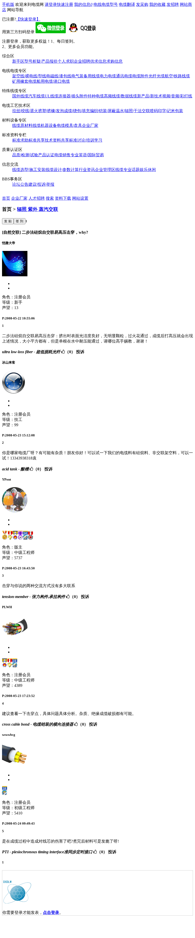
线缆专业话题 (127, 169)
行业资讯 (87, 169)
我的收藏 (157, 4)
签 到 (19, 221)
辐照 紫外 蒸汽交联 (37, 209)
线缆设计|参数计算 (62, 169)
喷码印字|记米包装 (166, 111)
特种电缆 (96, 96)
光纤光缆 (157, 76)
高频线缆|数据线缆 (120, 96)
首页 (6, 198)
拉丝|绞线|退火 (25, 111)
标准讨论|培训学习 (85, 140)
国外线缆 (20, 96)
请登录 (51, 4)
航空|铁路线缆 (177, 76)
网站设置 (80, 198)
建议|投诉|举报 (41, 184)
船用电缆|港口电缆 (53, 81)
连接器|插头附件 (73, 96)
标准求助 (20, 140)
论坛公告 (20, 184)
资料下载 (63, 198)
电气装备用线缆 (85, 76)
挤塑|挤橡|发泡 (51, 111)
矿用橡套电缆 (24, 81)
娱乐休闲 (148, 169)
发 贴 (8, 221)
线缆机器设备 (44, 125)
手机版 (8, 4)
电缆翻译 (127, 4)
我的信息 (83, 4)
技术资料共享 (57, 140)
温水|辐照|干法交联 (133, 111)
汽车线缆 (36, 96)
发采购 (142, 4)
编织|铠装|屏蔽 (103, 111)
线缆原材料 (22, 125)
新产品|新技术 (149, 96)
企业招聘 (82, 61)
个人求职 (66, 61)
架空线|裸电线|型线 (29, 76)
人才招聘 (36, 198)
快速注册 (65, 4)
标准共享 (36, 140)
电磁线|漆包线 (58, 76)
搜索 (50, 198)
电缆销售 (62, 155)
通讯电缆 (124, 76)
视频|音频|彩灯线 (177, 96)
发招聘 (173, 4)
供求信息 (98, 61)
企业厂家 (90, 125)
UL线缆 (51, 96)
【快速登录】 (28, 19)
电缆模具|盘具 (69, 125)
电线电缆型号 (105, 4)
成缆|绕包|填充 (77, 111)
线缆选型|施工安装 (28, 169)
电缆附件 (140, 76)
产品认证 (46, 155)
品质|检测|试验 (25, 155)
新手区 (18, 61)
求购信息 (114, 61)
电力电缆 (108, 76)
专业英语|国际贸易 (87, 155)
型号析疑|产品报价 (41, 61)
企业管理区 (105, 169)
